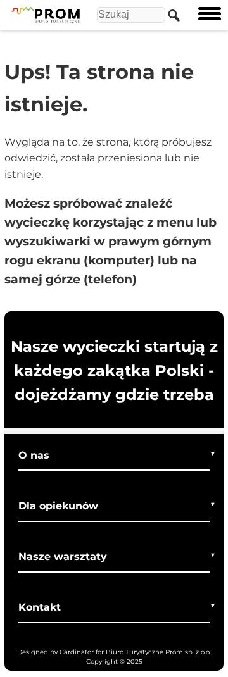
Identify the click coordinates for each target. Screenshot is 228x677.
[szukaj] (171, 15)
